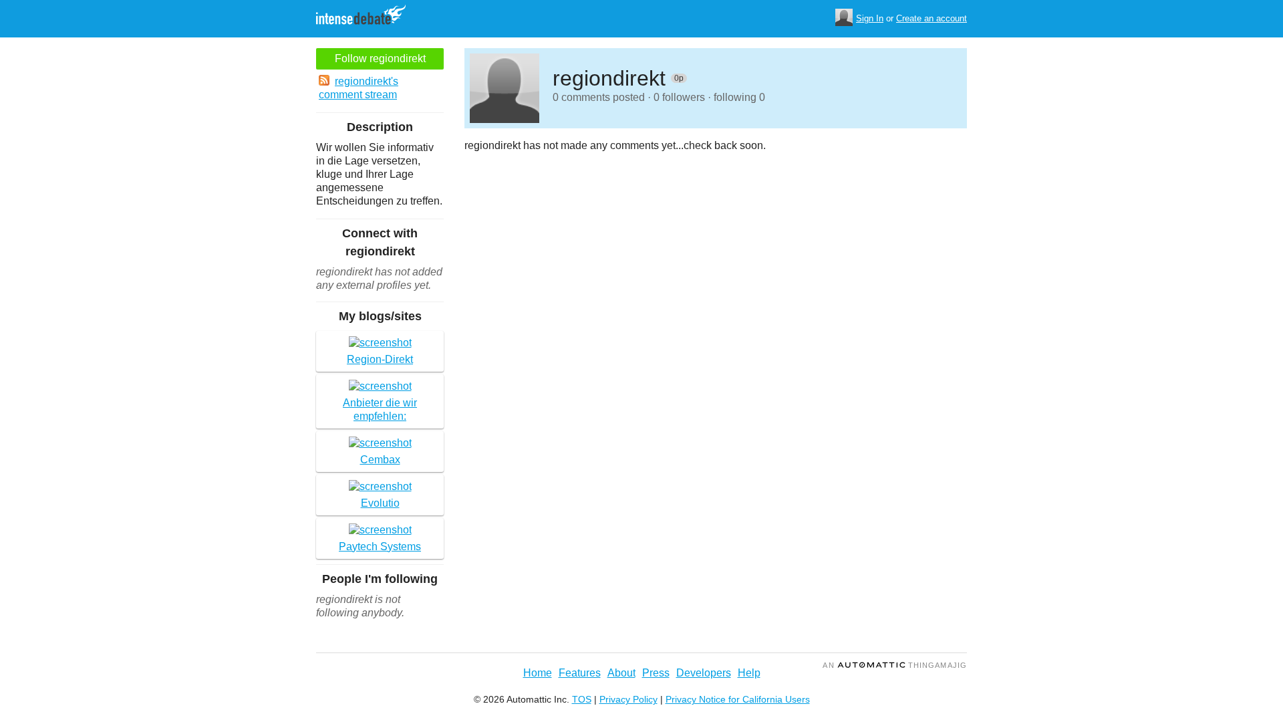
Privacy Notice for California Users (738, 699)
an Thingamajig (895, 665)
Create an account (931, 18)
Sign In (869, 18)
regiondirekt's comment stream (358, 88)
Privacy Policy (628, 699)
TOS (581, 699)
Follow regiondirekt (380, 58)
